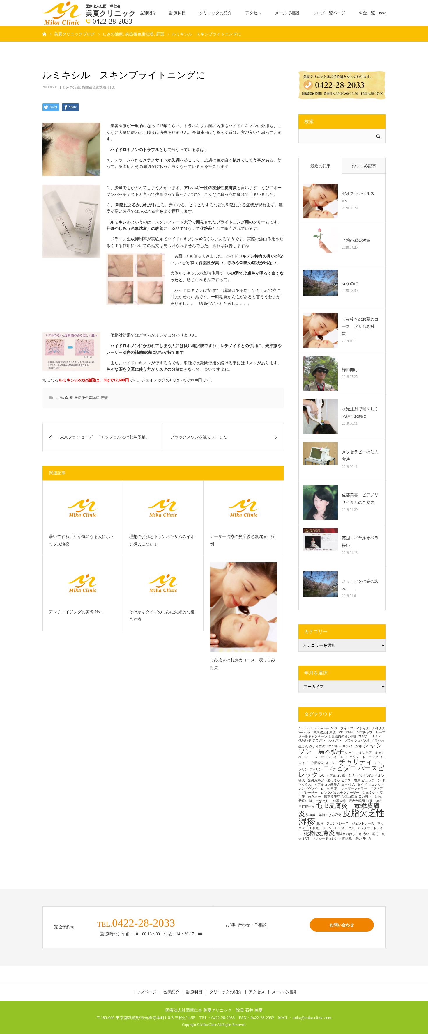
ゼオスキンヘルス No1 (360, 197)
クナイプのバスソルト (325, 746)
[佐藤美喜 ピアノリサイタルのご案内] (320, 502)
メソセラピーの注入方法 (360, 455)
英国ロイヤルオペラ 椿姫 (361, 542)
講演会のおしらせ (349, 834)
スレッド (331, 763)
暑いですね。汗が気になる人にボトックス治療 (81, 540)
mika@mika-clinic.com (312, 1017)
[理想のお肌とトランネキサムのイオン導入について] (163, 508)
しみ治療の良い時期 (342, 736)
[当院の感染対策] (320, 244)
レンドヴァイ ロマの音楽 (319, 788)
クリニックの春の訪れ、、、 (360, 585)
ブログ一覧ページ (329, 13)
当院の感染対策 (356, 240)
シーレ (350, 752)
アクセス (253, 13)
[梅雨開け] (320, 373)
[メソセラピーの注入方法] (320, 459)
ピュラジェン (371, 780)
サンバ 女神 (352, 746)
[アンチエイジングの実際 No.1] (82, 583)
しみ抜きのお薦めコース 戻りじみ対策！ (242, 664)
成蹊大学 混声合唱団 (349, 800)
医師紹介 (148, 13)
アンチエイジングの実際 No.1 (76, 612)
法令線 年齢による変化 (323, 815)
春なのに (350, 283)
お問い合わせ (342, 925)
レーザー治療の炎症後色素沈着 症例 (242, 540)
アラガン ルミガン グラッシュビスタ (341, 740)
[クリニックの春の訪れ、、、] (320, 588)
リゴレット (376, 784)
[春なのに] (320, 287)
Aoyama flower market (314, 728)
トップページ (144, 992)
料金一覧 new (372, 13)
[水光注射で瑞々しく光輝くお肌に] (320, 416)
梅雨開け (350, 369)
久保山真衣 (349, 796)
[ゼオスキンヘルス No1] (320, 201)
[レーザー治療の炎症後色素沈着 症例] (243, 508)
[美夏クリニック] (62, 12)
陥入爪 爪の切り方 (356, 838)
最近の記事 (320, 166)
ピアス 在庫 (350, 780)
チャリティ (356, 761)
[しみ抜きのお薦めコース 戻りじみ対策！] (243, 607)
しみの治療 (71, 87)
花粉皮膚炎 (319, 832)
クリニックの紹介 (215, 13)
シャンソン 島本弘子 (340, 748)
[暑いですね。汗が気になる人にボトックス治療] (82, 508)
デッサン (315, 769)
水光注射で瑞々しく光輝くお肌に (360, 412)
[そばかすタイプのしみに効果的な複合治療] (163, 583)
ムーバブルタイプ (354, 784)
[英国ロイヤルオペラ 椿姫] (320, 545)
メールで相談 (287, 13)
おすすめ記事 (364, 166)
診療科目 (177, 13)
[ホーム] (44, 33)
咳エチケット (320, 800)
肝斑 (111, 87)
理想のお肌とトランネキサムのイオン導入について (161, 540)
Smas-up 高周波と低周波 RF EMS (327, 732)
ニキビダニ (340, 768)
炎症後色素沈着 (94, 87)
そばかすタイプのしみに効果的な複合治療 (161, 616)
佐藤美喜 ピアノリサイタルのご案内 (360, 498)
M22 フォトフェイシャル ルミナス (358, 728)
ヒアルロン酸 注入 (340, 775)
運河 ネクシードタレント (322, 838)
